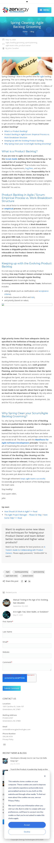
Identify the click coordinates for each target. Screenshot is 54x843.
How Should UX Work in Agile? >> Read (20, 511)
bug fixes (29, 168)
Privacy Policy (8, 739)
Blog (32, 31)
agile (42, 76)
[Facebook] (22, 581)
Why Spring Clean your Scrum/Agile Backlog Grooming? (27, 144)
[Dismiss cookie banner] (45, 776)
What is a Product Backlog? (16, 131)
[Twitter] (25, 581)
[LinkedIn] (29, 581)
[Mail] (4, 744)
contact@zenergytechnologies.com (16, 729)
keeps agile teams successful (32, 478)
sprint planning (31, 42)
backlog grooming (17, 42)
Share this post (12, 581)
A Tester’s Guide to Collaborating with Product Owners (25, 550)
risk (32, 297)
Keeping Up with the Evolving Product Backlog (23, 140)
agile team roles (12, 45)
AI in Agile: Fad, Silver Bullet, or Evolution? (30, 612)
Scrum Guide (11, 159)
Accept (27, 825)
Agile (7, 42)
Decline (27, 832)
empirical (8, 208)
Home (25, 31)
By (12, 48)
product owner (25, 45)
